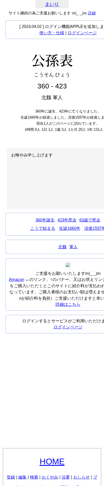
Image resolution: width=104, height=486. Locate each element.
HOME (52, 461)
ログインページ (82, 32)
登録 (11, 477)
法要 (66, 477)
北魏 (62, 246)
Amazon (16, 279)
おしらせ (81, 477)
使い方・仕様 (51, 32)
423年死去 (67, 220)
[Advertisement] (52, 391)
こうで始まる (42, 228)
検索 (34, 477)
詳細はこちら (67, 304)
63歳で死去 (89, 220)
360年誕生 (45, 220)
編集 (22, 477)
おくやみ (50, 477)
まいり (52, 4)
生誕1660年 (69, 228)
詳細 (92, 13)
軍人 (73, 246)
